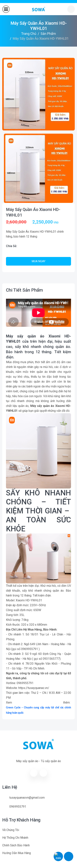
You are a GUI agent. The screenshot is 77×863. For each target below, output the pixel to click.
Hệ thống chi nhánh (15, 837)
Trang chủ (28, 34)
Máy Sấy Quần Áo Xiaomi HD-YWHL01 (33, 212)
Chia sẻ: (11, 246)
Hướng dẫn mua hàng (16, 853)
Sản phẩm (48, 34)
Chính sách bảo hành (16, 845)
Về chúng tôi (10, 830)
